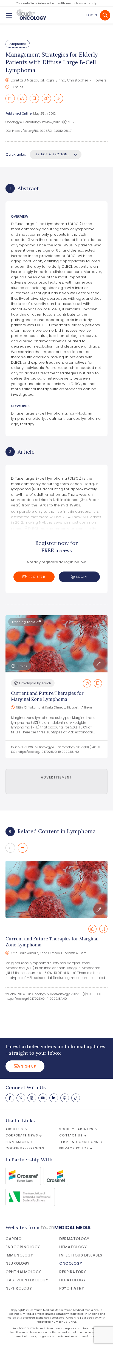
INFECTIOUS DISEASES (80, 1255)
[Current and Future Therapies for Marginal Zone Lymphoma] (56, 889)
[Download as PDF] (58, 98)
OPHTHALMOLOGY (23, 1272)
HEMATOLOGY (73, 1247)
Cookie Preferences (24, 1148)
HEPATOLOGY (72, 1280)
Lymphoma (17, 44)
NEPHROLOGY (18, 1288)
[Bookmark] (34, 98)
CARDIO (13, 1238)
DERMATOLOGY (74, 1238)
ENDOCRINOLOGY (22, 1247)
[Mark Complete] (22, 98)
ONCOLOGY (70, 1263)
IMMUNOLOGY (19, 1255)
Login (91, 15)
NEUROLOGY (17, 1263)
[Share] (10, 98)
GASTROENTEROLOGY (26, 1280)
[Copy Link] (46, 98)
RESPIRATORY (72, 1272)
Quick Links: (15, 154)
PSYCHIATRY (71, 1288)
